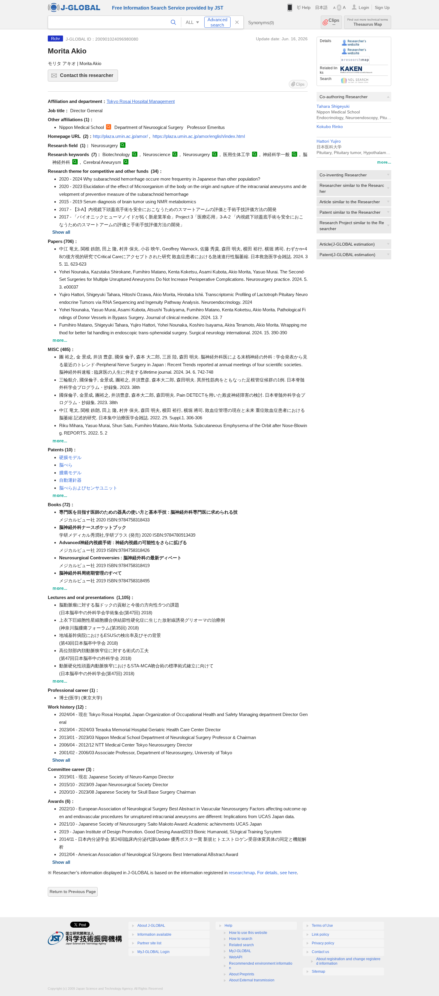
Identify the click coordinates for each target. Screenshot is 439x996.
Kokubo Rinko (330, 126)
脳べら (66, 464)
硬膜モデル (70, 457)
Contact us (320, 952)
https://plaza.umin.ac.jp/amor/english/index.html (199, 136)
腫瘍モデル (70, 472)
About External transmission (251, 980)
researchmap (242, 872)
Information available (154, 934)
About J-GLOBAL (151, 925)
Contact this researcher (89, 77)
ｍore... (384, 162)
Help (306, 7)
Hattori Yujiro (329, 141)
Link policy (320, 934)
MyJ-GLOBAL (240, 951)
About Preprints (241, 974)
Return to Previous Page (73, 891)
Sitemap (318, 971)
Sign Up (382, 7)
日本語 (321, 7)
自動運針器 (70, 480)
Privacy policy (323, 943)
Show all (61, 232)
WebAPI (235, 957)
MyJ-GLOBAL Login (153, 952)
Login (364, 7)
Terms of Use (322, 925)
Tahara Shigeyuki (333, 106)
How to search (240, 939)
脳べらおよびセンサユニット (88, 487)
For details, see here (277, 872)
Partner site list (149, 943)
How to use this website (248, 933)
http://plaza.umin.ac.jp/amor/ (120, 136)
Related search (241, 945)
